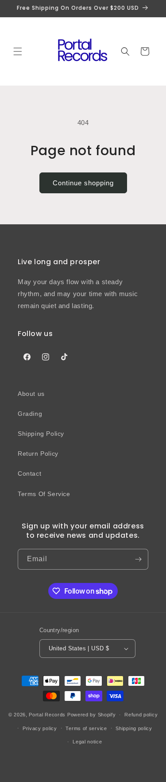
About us (31, 393)
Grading (30, 413)
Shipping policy (134, 728)
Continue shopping (83, 183)
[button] (17, 51)
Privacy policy (40, 728)
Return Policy (38, 453)
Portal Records (47, 714)
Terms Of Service (44, 493)
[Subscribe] (138, 559)
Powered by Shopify (91, 714)
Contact (29, 473)
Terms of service (86, 728)
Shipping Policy (41, 433)
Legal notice (87, 741)
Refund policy (141, 714)
